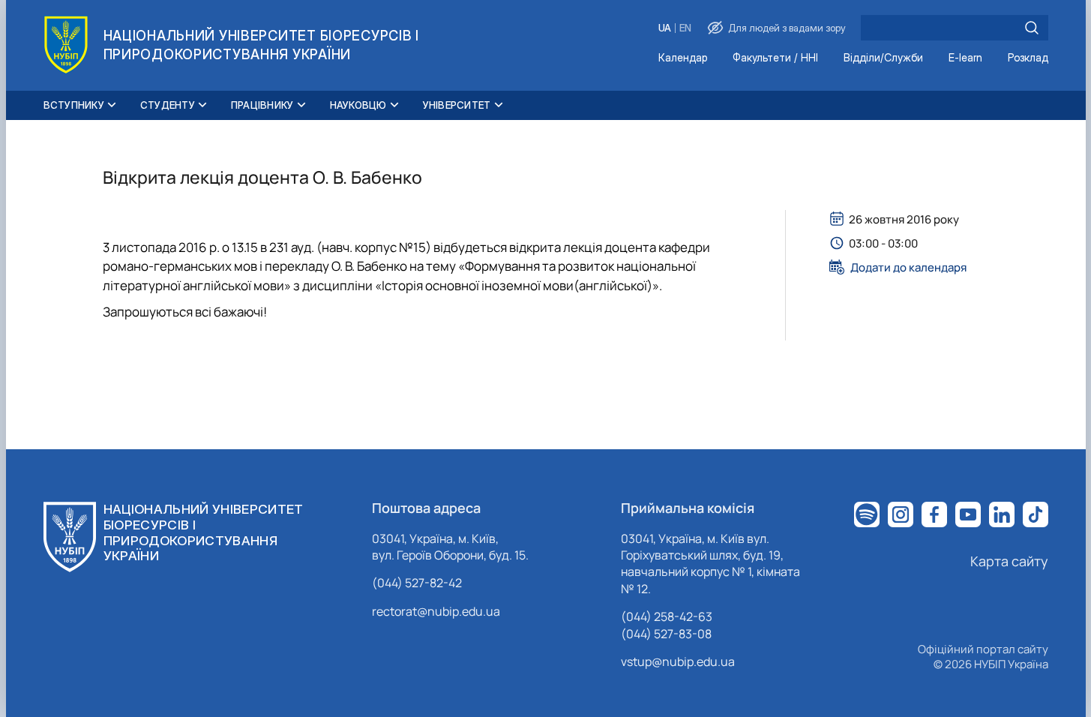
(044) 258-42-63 (666, 616)
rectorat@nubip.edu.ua (436, 611)
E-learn (965, 58)
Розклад (1028, 58)
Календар (682, 58)
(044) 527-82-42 (417, 582)
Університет (457, 105)
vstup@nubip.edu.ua (678, 661)
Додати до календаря (908, 267)
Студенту (167, 105)
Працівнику (262, 105)
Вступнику (73, 105)
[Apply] (1031, 27)
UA (664, 28)
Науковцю (358, 105)
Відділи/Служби (883, 58)
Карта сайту (1009, 561)
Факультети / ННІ (775, 58)
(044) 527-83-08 (666, 634)
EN (685, 28)
